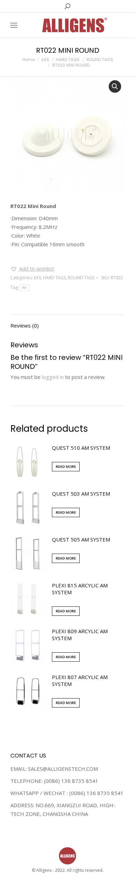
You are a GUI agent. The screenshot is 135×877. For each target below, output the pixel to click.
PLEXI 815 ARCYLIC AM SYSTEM (80, 589)
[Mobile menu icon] (14, 25)
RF (24, 288)
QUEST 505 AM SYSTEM (81, 539)
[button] (32, 268)
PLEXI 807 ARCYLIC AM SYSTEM (80, 680)
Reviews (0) (24, 325)
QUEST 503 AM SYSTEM (81, 493)
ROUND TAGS (81, 278)
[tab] (67, 322)
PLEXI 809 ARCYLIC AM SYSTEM (80, 635)
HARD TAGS (54, 278)
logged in (53, 376)
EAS (37, 278)
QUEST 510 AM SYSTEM (81, 447)
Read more (66, 466)
